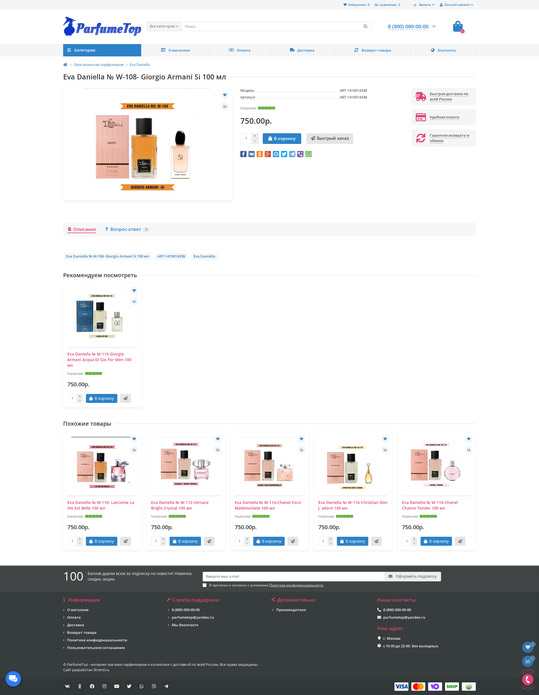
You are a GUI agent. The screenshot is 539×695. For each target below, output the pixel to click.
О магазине (179, 50)
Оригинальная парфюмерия (99, 64)
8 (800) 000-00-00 (186, 609)
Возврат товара (376, 50)
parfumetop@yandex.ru (193, 617)
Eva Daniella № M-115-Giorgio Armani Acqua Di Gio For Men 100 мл (99, 359)
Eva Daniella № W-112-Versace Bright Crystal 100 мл (180, 505)
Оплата (243, 50)
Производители (291, 609)
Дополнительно (296, 599)
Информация (84, 599)
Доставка (305, 50)
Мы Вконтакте (185, 624)
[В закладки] (225, 95)
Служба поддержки (196, 599)
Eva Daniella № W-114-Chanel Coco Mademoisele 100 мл (268, 505)
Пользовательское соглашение (96, 647)
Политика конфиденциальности (97, 640)
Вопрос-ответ (128, 229)
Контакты (447, 50)
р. (422, 5)
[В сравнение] (225, 106)
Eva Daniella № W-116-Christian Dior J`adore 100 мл (353, 505)
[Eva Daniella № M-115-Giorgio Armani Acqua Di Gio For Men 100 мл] (102, 316)
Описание (84, 229)
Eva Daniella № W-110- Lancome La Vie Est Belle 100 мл (100, 505)
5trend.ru (101, 669)
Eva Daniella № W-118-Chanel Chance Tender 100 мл (430, 505)
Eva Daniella (140, 64)
